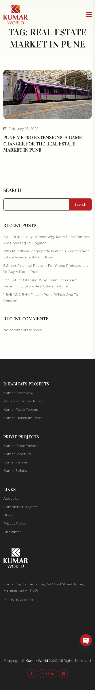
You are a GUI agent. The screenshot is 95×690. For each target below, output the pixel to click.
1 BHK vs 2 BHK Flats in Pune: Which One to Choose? (40, 297)
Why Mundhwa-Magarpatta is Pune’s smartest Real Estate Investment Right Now (46, 254)
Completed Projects (20, 507)
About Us (11, 498)
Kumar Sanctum (17, 454)
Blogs (8, 515)
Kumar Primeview (18, 393)
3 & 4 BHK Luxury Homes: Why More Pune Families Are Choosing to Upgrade (46, 240)
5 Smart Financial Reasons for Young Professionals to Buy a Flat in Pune (45, 268)
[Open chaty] (86, 640)
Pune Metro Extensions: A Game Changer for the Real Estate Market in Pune (42, 143)
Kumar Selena (15, 470)
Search (12, 190)
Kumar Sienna (15, 462)
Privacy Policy (14, 523)
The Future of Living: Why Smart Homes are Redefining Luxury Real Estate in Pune (40, 283)
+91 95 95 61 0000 (18, 600)
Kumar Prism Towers (20, 446)
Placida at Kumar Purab (23, 401)
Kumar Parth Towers (20, 409)
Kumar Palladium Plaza (22, 418)
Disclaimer (12, 532)
